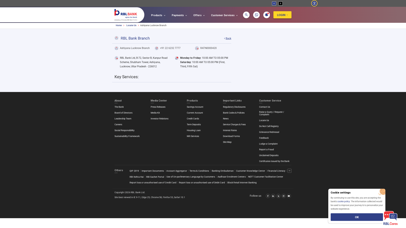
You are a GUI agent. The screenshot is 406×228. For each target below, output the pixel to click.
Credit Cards (193, 118)
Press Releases (158, 107)
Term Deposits (194, 124)
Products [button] (157, 15)
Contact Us (264, 107)
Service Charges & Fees (234, 124)
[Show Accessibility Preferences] (314, 3)
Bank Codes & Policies (234, 112)
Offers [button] (197, 15)
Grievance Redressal (269, 132)
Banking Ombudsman (223, 171)
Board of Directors (123, 112)
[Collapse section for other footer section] (289, 171)
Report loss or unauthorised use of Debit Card (202, 182)
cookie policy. (344, 201)
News (226, 118)
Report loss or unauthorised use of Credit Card (153, 182)
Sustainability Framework (127, 136)
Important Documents (153, 171)
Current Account (195, 112)
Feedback (264, 138)
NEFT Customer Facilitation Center (265, 176)
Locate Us (131, 25)
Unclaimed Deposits (268, 155)
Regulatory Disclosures (234, 107)
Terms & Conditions (199, 171)
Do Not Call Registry (269, 126)
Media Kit (155, 112)
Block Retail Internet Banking (242, 182)
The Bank (119, 107)
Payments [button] (178, 15)
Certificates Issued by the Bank (274, 161)
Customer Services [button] (223, 15)
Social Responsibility (124, 130)
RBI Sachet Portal (155, 177)
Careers (118, 124)
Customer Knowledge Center (250, 171)
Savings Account (195, 107)
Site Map (227, 142)
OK (357, 217)
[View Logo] (127, 14)
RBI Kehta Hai (137, 177)
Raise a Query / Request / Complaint (271, 113)
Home (119, 25)
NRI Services (193, 136)
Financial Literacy (276, 171)
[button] (246, 15)
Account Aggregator (176, 171)
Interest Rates (230, 130)
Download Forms (231, 136)
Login (281, 15)
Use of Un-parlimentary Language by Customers (191, 176)
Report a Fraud (266, 149)
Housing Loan (194, 130)
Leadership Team (123, 118)
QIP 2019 (134, 171)
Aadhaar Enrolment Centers (232, 176)
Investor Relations (159, 118)
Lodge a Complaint (268, 143)
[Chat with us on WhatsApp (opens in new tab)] (256, 15)
